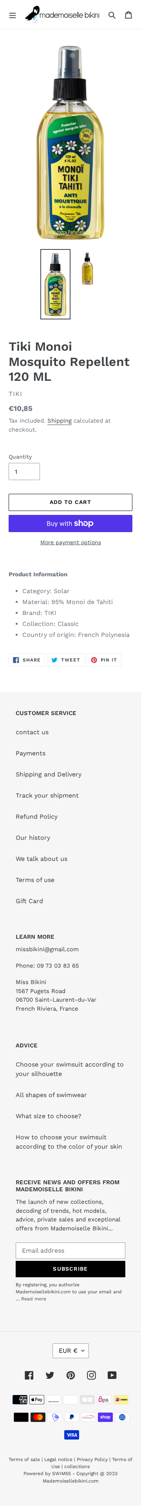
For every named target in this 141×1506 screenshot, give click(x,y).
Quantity (20, 457)
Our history (33, 837)
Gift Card (29, 901)
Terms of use (35, 880)
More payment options (70, 542)
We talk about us (41, 858)
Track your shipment (47, 795)
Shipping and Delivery (48, 774)
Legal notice (58, 1459)
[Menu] (12, 14)
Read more (33, 1299)
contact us (32, 732)
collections (77, 1466)
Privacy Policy (92, 1459)
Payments (30, 753)
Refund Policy (37, 816)
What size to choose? (48, 1116)
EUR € (68, 1350)
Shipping (59, 420)
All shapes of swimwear (51, 1095)
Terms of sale (24, 1459)
